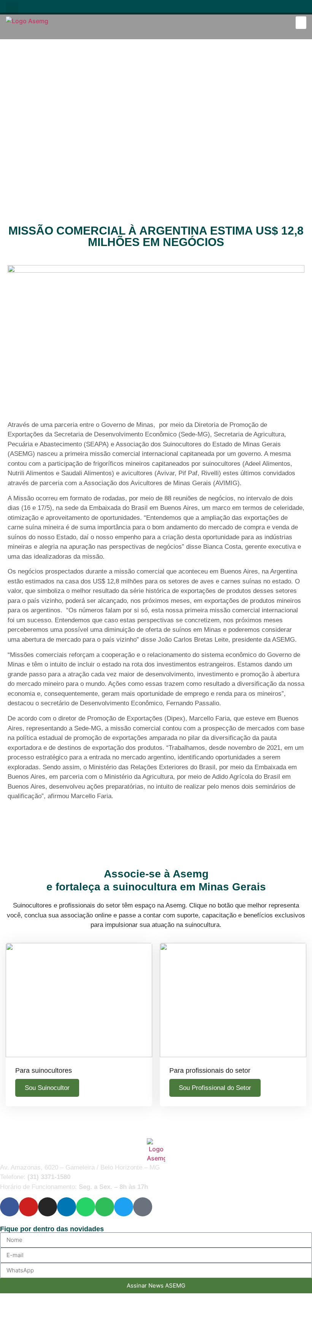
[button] (12, 8)
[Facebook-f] (201, 7)
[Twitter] (287, 7)
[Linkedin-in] (244, 7)
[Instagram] (229, 7)
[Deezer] (301, 7)
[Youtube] (215, 7)
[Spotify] (272, 7)
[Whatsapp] (258, 7)
